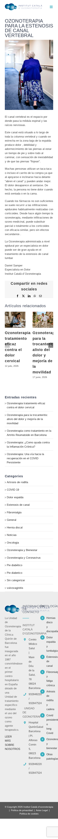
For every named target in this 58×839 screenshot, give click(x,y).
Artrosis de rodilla (17, 482)
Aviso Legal (42, 810)
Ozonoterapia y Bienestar (22, 550)
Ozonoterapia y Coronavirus (24, 557)
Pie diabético (14, 565)
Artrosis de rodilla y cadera (49, 700)
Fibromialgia (14, 512)
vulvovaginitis (15, 587)
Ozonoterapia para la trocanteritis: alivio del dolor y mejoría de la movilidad (43, 320)
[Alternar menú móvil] (51, 7)
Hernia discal (15, 527)
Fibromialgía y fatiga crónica (49, 679)
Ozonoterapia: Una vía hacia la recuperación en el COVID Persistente (25, 458)
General (11, 519)
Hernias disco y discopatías (49, 625)
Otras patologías (49, 756)
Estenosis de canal (18, 504)
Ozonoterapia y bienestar (49, 743)
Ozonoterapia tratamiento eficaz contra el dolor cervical (15, 320)
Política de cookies (29, 813)
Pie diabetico (14, 572)
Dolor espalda (15, 497)
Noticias (12, 535)
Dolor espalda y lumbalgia (49, 644)
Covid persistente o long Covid (49, 724)
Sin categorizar (16, 580)
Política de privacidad (22, 810)
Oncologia (13, 542)
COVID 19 (13, 489)
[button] (7, 345)
